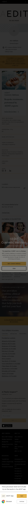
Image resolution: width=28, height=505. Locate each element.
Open (21, 496)
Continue (21, 501)
